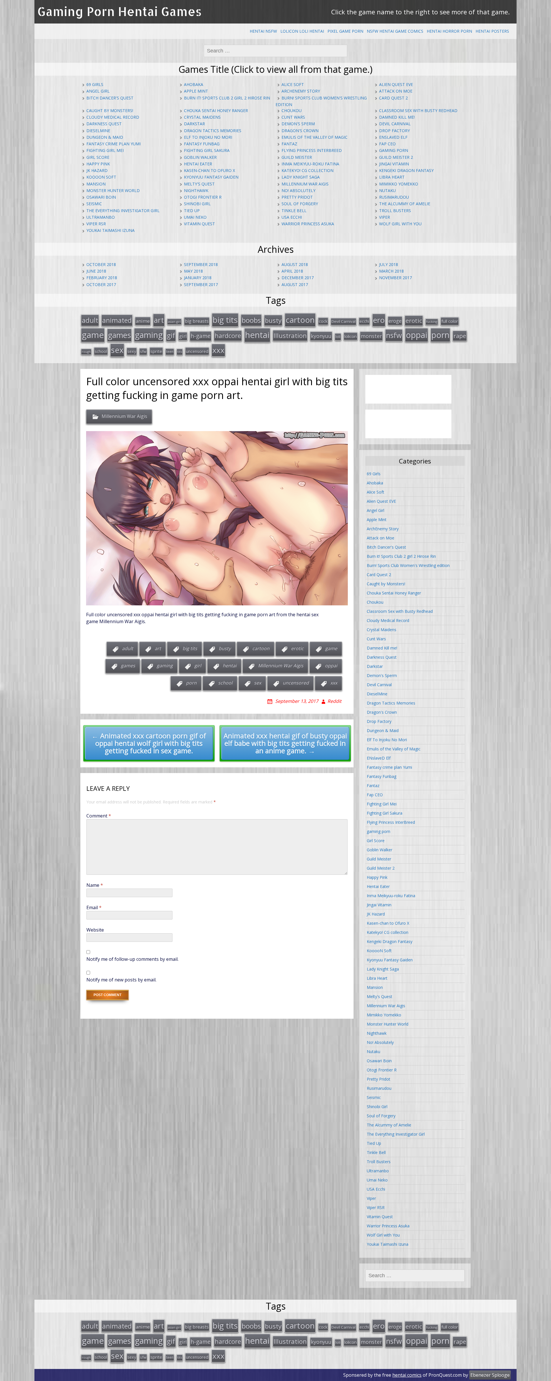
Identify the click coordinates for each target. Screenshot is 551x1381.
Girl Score (97, 157)
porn (440, 334)
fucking (431, 321)
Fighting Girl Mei (105, 150)
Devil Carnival (395, 123)
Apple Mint (196, 91)
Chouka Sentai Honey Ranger (216, 110)
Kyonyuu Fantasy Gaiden (211, 177)
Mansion (96, 184)
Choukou (292, 110)
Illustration (290, 335)
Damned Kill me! (397, 117)
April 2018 (292, 271)
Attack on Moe (395, 91)
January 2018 (198, 277)
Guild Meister (297, 157)
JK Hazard (97, 170)
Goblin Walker (200, 157)
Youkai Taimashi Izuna (110, 230)
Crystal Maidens (202, 117)
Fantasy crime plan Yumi (113, 143)
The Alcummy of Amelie (404, 203)
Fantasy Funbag (202, 143)
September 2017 (201, 284)
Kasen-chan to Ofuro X (209, 170)
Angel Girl (98, 91)
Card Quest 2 (393, 98)
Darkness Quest (104, 123)
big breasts (197, 321)
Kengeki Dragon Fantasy (406, 170)
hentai (257, 335)
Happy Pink (98, 164)
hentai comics (407, 1375)
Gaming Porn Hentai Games (119, 11)
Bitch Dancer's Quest (109, 98)
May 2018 (193, 271)
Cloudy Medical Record (112, 117)
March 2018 (391, 271)
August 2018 (295, 264)
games (119, 335)
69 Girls (94, 84)
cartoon (300, 319)
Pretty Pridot (297, 197)
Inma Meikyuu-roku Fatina (310, 164)
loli (337, 336)
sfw (143, 351)
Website (95, 930)
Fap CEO (387, 143)
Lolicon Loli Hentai (302, 31)
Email (94, 907)
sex (117, 350)
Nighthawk (196, 190)
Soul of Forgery (300, 203)
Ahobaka (193, 84)
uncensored (197, 351)
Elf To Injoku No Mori (208, 137)
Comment (98, 816)
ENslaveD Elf (393, 137)
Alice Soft (293, 84)
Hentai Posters (492, 31)
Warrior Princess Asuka (308, 223)
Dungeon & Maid (104, 137)
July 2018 (388, 264)
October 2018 (101, 264)
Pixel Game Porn (345, 31)
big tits (225, 319)
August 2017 (295, 284)
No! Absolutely (298, 190)
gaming (149, 334)
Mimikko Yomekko (398, 184)
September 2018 (201, 264)
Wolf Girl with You (400, 223)
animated (117, 320)
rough (86, 352)
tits (179, 351)
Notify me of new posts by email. (121, 980)
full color (449, 321)
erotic (414, 320)
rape (459, 336)
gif (171, 335)
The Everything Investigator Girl (123, 210)
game (93, 335)
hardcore (228, 335)
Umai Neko (195, 217)
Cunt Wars (293, 117)
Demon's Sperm (298, 123)
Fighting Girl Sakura (207, 150)
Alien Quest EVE (396, 84)
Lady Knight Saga (301, 177)
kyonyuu (321, 335)
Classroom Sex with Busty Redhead (418, 110)
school (101, 351)
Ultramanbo (100, 217)
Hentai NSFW (263, 31)
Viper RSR (96, 223)
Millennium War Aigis (305, 184)
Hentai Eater (198, 164)
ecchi (364, 321)
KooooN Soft (101, 177)
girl (183, 336)
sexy (131, 351)
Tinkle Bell (294, 210)
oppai (416, 334)
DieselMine (98, 130)
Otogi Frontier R (203, 197)
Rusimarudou (394, 197)
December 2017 (298, 277)
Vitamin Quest (199, 223)
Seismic (94, 203)
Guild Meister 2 (396, 157)
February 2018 (101, 277)
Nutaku (387, 190)
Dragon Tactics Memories (212, 130)
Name (94, 885)
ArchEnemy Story (301, 91)
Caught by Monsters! (109, 110)
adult (90, 320)
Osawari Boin (101, 197)
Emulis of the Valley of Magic (315, 137)
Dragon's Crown (300, 130)
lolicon (350, 336)
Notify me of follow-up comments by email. (132, 959)
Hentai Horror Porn (449, 31)
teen (169, 351)
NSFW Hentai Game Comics (395, 31)
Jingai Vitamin (394, 164)
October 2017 (101, 284)
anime (143, 321)
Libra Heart (392, 177)
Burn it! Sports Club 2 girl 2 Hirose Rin (227, 98)
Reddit (334, 701)
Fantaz (289, 143)
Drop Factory (394, 130)
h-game (201, 336)
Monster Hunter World (113, 190)
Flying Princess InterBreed (312, 150)
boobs (251, 320)
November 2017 (395, 277)
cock (323, 321)
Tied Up (192, 210)
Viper (384, 217)
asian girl (174, 322)
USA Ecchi (292, 217)
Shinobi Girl (197, 203)
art (159, 320)
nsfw (394, 335)
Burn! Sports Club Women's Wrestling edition (408, 565)
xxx (218, 350)
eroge (395, 320)
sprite (156, 351)
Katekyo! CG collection (307, 170)
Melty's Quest (199, 184)
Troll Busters (395, 210)
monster (371, 335)
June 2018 (96, 271)
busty (273, 320)
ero (379, 320)
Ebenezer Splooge (490, 1375)
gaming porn (393, 150)
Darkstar (194, 123)
